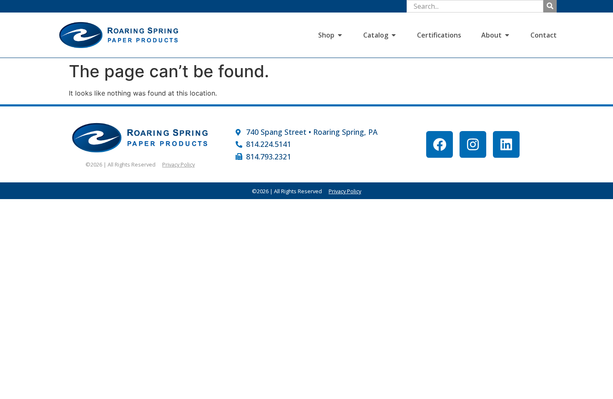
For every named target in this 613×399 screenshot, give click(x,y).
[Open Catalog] (393, 35)
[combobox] (475, 6)
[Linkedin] (506, 144)
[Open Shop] (340, 35)
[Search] (550, 6)
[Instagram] (473, 144)
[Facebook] (439, 144)
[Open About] (507, 35)
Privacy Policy (178, 164)
